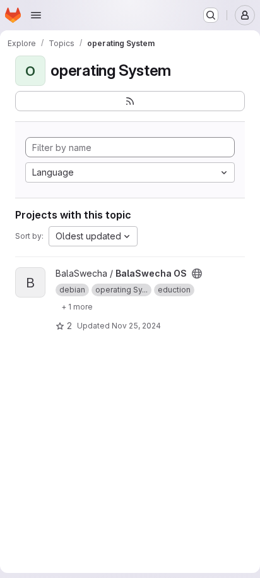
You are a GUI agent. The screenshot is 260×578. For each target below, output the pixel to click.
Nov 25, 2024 (136, 325)
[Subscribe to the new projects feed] (130, 101)
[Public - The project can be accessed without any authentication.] (197, 273)
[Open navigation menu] (36, 15)
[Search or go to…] (210, 15)
